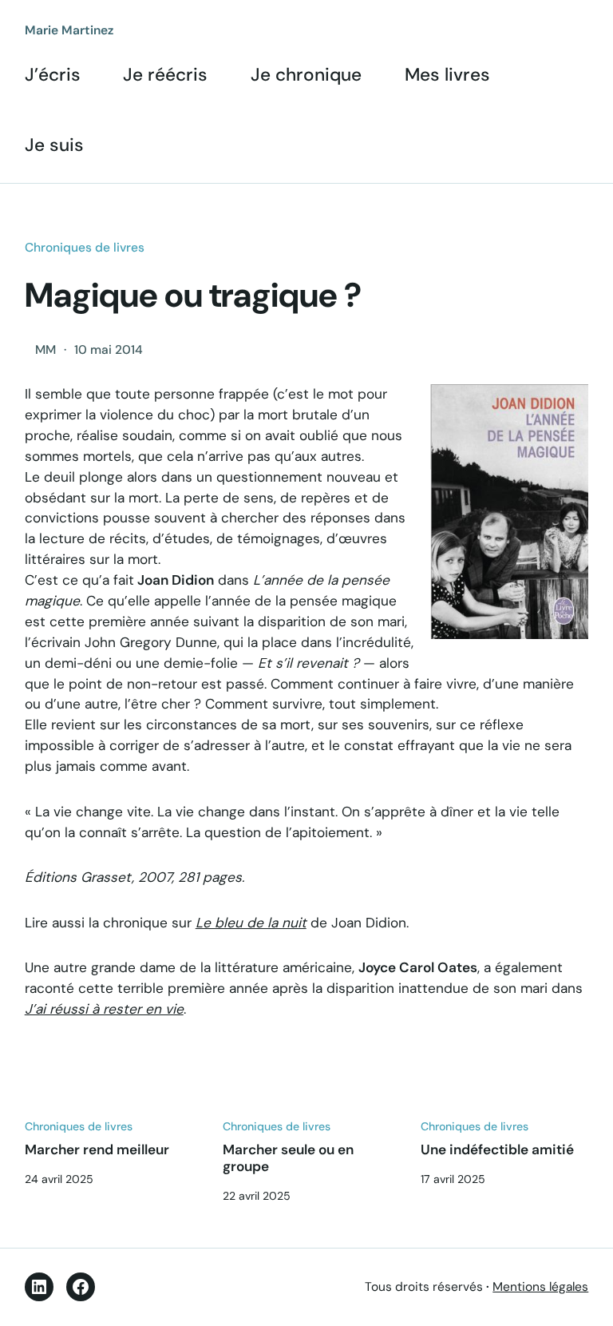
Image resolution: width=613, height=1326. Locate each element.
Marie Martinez (69, 30)
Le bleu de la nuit (251, 922)
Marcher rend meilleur (97, 1149)
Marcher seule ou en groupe (288, 1157)
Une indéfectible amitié (497, 1149)
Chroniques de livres (84, 248)
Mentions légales (540, 1287)
